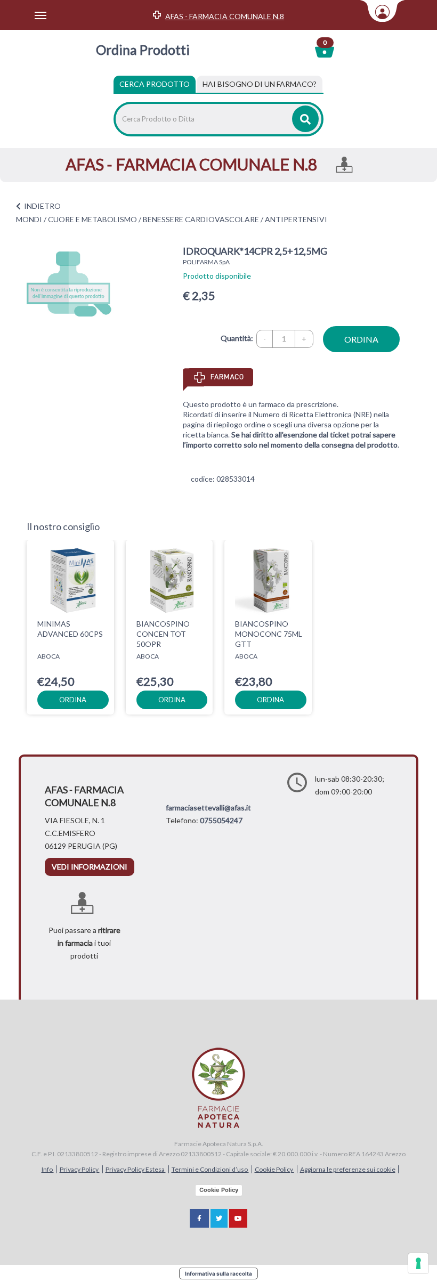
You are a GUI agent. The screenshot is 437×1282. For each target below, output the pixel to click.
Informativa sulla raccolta (218, 1273)
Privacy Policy (80, 1169)
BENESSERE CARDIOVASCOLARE (201, 219)
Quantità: (237, 338)
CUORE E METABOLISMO (92, 219)
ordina (361, 339)
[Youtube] (238, 1218)
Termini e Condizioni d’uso (210, 1169)
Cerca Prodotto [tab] (154, 83)
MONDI (29, 219)
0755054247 (221, 820)
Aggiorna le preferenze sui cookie (347, 1169)
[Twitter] (219, 1218)
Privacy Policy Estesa (136, 1169)
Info (48, 1169)
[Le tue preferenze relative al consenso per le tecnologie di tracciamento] (418, 1263)
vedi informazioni (89, 866)
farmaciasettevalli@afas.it (208, 807)
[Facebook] (199, 1218)
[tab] (259, 84)
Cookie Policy (274, 1169)
